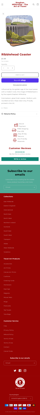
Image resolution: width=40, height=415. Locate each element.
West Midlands (9, 248)
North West (8, 218)
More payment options (20, 84)
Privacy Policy (9, 330)
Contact (6, 347)
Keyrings (7, 289)
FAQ (5, 326)
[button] (2, 4)
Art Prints (7, 268)
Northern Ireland (9, 222)
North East (7, 214)
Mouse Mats (8, 297)
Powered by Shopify (30, 411)
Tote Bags (7, 314)
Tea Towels (7, 310)
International (8, 210)
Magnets (7, 293)
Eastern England (9, 206)
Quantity (4, 64)
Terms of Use (8, 343)
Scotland (7, 227)
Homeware (7, 285)
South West (8, 235)
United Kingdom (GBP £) (19, 398)
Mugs (6, 301)
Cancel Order (8, 351)
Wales (6, 243)
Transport (7, 239)
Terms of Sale (8, 338)
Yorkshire (7, 252)
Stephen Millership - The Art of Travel (17, 411)
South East (7, 231)
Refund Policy (8, 334)
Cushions (7, 276)
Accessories (8, 264)
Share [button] (6, 108)
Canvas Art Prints (10, 272)
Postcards (7, 306)
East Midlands (8, 201)
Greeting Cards (9, 280)
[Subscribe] (34, 187)
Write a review (20, 159)
